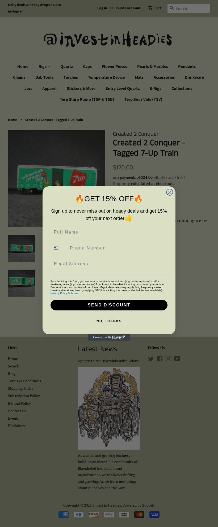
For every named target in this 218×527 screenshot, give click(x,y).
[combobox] (59, 248)
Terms (74, 293)
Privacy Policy (59, 293)
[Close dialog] (169, 192)
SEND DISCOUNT (109, 305)
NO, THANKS (109, 321)
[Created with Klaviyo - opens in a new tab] (109, 337)
